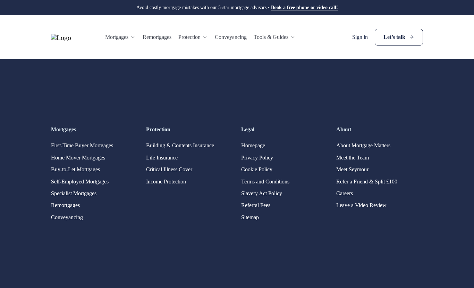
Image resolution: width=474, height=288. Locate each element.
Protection (189, 37)
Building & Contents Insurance (180, 145)
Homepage (253, 145)
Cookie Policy (256, 169)
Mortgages (116, 37)
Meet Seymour (352, 169)
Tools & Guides (271, 37)
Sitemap (250, 217)
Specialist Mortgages (73, 193)
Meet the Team (352, 158)
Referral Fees (255, 205)
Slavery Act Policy (261, 193)
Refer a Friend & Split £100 (366, 181)
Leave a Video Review (361, 205)
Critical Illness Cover (169, 169)
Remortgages (157, 37)
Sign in (360, 37)
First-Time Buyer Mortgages (82, 145)
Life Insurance (162, 158)
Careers (344, 193)
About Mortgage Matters (363, 145)
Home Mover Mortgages (78, 158)
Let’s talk (394, 37)
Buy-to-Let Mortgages (75, 169)
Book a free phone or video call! (304, 7)
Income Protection (166, 181)
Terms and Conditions (265, 181)
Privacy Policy (257, 158)
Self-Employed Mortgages (80, 181)
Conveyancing (231, 37)
